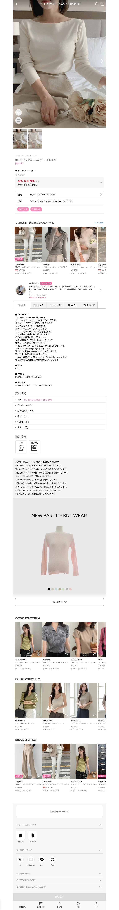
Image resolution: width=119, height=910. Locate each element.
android (33, 842)
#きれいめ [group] (36, 209)
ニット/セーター (30, 155)
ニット (18, 155)
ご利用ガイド (89, 305)
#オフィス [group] (23, 209)
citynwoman (76, 264)
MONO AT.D (20, 721)
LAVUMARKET (20, 660)
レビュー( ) (55, 305)
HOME (59, 907)
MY (97, 907)
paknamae (19, 264)
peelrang (46, 660)
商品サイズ (38, 305)
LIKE (78, 907)
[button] (101, 61)
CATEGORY (22, 907)
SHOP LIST (40, 907)
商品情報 (22, 305)
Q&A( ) (72, 305)
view (100, 290)
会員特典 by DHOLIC (59, 811)
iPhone (20, 842)
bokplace (18, 782)
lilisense (46, 264)
